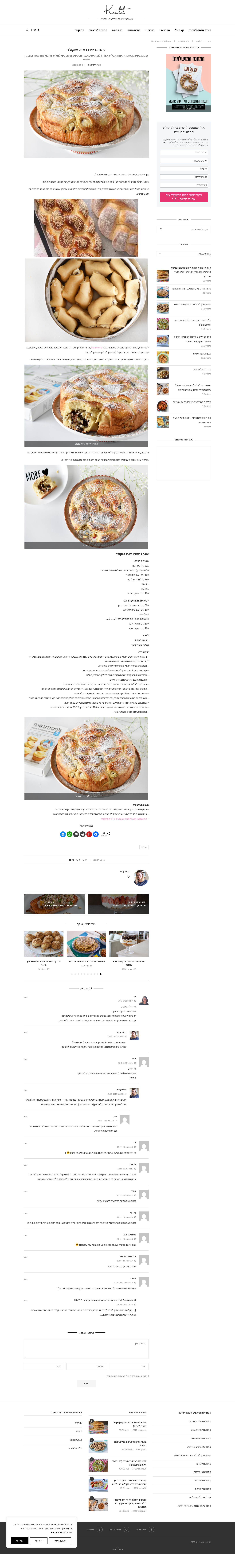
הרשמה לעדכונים (98, 30)
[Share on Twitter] (77, 859)
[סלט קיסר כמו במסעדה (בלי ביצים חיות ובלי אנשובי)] (98, 1465)
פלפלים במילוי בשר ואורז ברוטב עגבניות (192, 402)
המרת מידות (134, 30)
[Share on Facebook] (96, 834)
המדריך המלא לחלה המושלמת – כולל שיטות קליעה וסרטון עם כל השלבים (129, 1503)
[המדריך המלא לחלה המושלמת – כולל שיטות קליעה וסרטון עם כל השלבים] (98, 1504)
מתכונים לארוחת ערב (201, 1429)
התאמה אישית (60, 1540)
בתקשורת (117, 30)
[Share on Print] (83, 834)
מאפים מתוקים (183, 41)
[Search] (27, 30)
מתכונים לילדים (203, 1463)
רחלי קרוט (92, 64)
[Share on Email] (76, 834)
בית (209, 41)
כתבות (150, 30)
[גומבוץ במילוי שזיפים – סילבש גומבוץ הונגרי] (43, 944)
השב (25, 997)
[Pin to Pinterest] (73, 859)
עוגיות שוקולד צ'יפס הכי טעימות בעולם (192, 1455)
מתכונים (165, 30)
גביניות (144, 847)
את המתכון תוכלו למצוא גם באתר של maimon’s (124, 818)
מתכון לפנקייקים (203, 1446)
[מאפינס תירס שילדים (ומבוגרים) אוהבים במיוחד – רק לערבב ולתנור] (98, 1485)
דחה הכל (39, 1540)
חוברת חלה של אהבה (200, 30)
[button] (86, 228)
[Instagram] (35, 30)
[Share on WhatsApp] (69, 834)
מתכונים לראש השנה (201, 1438)
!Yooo (79, 1431)
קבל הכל (19, 1540)
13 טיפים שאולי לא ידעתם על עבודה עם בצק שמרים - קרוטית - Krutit (105, 1300)
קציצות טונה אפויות (202, 353)
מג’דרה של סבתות (202, 369)
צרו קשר (79, 30)
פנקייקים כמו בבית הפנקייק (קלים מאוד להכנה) (129, 1424)
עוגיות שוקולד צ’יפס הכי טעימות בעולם (192, 304)
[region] (41, 1532)
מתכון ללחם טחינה (202, 1506)
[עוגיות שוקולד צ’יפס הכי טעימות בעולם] (98, 1446)
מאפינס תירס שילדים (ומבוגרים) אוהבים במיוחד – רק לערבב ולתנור (129, 1482)
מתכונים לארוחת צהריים (200, 1421)
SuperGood (76, 1440)
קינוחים (199, 41)
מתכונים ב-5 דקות (202, 1472)
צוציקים (78, 1423)
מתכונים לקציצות (203, 1489)
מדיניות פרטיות (58, 1532)
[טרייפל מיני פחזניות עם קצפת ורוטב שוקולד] (129, 944)
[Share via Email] (70, 859)
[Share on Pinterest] (89, 834)
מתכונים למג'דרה (203, 1480)
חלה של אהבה (75, 1448)
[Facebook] (38, 30)
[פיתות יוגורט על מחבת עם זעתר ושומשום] (86, 944)
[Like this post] (83, 859)
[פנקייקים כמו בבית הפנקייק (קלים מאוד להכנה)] (98, 1427)
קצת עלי (179, 30)
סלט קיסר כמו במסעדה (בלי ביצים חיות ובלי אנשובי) (129, 1462)
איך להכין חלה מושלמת (200, 1497)
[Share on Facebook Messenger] (63, 834)
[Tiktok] (31, 30)
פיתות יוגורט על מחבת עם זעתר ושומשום (86, 961)
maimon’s (96, 347)
